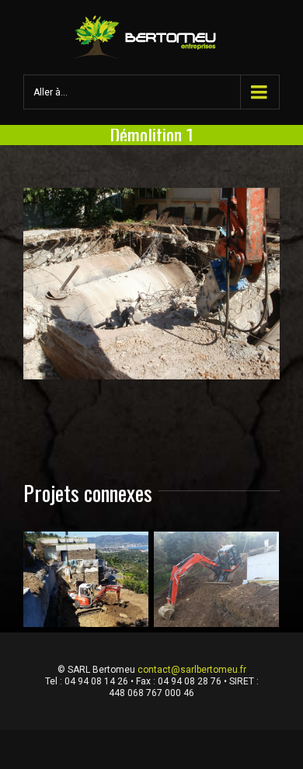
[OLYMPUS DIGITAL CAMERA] (151, 284)
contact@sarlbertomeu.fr (192, 669)
